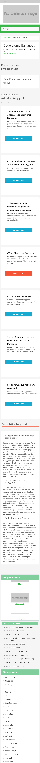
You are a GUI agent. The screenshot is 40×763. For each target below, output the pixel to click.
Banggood (9, 681)
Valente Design (10, 751)
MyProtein (9, 736)
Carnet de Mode (11, 703)
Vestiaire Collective (12, 754)
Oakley (7, 721)
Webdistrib (9, 762)
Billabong (8, 685)
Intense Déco (10, 710)
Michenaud (9, 729)
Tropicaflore (9, 747)
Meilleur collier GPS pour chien (17, 634)
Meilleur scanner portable (15, 644)
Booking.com (10, 692)
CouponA (7, 37)
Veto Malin (9, 758)
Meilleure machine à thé (15, 631)
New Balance (10, 740)
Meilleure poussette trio (15, 666)
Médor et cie (10, 725)
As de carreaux (10, 677)
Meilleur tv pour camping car (17, 651)
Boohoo (8, 688)
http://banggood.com (9, 53)
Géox (7, 707)
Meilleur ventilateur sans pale (17, 655)
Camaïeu (8, 699)
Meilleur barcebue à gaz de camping (20, 659)
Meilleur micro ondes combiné (17, 662)
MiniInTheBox (10, 732)
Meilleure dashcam (13, 648)
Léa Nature (9, 714)
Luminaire (8, 718)
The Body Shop (11, 743)
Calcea (7, 696)
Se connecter (5, 1)
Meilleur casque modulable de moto (19, 627)
